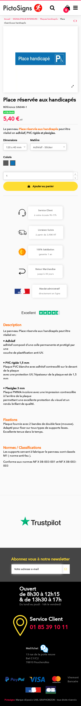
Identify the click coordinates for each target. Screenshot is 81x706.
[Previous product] (74, 21)
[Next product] (76, 21)
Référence (9, 107)
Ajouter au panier (43, 186)
